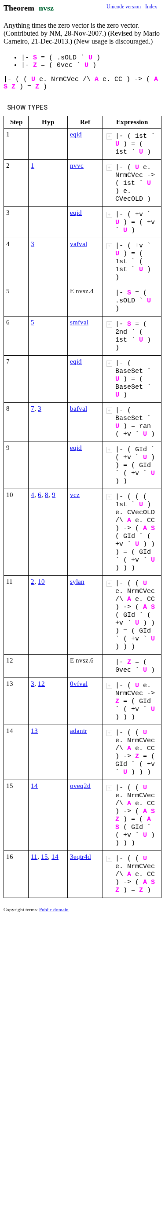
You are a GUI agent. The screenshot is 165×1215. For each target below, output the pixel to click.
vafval (78, 243)
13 (34, 730)
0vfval (79, 683)
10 (41, 581)
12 (41, 683)
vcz (75, 494)
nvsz (46, 8)
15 (44, 856)
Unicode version (123, 7)
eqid (76, 134)
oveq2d (80, 785)
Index (151, 7)
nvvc (77, 165)
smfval (79, 322)
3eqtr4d (80, 856)
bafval (78, 408)
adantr (78, 730)
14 (34, 785)
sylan (77, 581)
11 (34, 856)
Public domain (54, 909)
